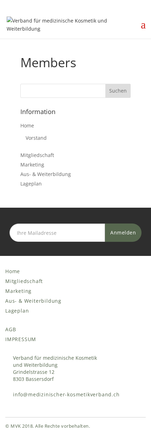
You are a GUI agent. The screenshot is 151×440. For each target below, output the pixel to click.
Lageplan (31, 183)
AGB (10, 329)
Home (27, 125)
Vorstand (36, 137)
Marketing (32, 164)
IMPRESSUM (20, 339)
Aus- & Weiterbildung (45, 174)
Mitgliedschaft (37, 155)
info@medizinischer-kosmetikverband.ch (66, 394)
